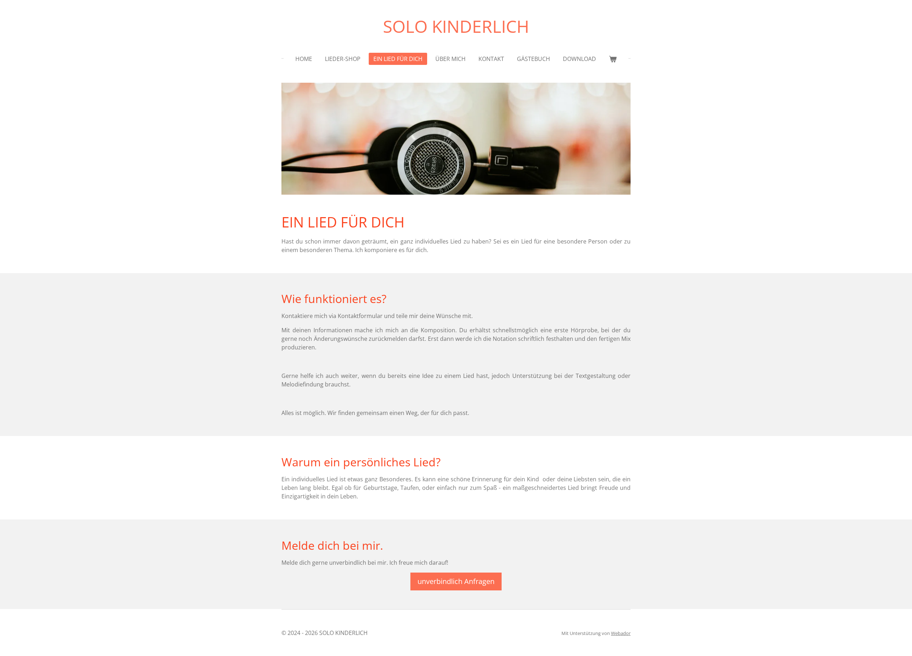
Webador (621, 633)
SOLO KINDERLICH (456, 26)
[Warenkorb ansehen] (612, 59)
